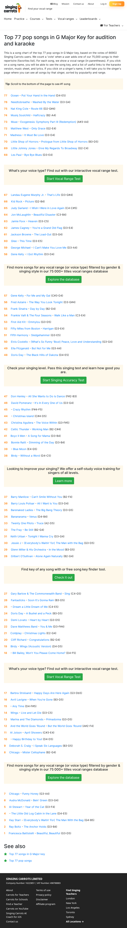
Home (8, 19)
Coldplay (16, 633)
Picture (29, 201)
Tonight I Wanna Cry (40, 536)
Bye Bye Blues (33, 154)
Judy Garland (19, 208)
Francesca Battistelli (21, 833)
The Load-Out (42, 234)
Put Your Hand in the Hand (38, 95)
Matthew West (20, 128)
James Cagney (20, 227)
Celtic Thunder (20, 429)
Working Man (40, 429)
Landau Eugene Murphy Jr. (27, 194)
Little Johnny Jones (23, 148)
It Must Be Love (34, 135)
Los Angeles (73, 907)
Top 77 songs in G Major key (27, 854)
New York (71, 903)
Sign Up (116, 3)
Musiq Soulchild (20, 115)
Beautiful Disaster (45, 214)
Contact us (78, 3)
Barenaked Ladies (22, 510)
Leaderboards (89, 19)
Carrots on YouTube (17, 908)
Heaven (33, 221)
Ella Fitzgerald (20, 348)
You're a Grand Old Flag (47, 227)
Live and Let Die (31, 712)
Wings (14, 712)
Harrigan (48, 328)
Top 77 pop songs (20, 860)
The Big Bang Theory (49, 510)
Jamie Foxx (18, 221)
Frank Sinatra (19, 308)
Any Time (18, 706)
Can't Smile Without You (47, 496)
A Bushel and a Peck (39, 613)
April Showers (33, 732)
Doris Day (17, 355)
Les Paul (16, 154)
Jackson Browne (21, 234)
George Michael (21, 247)
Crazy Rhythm (22, 409)
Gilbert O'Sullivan (22, 556)
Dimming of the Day (41, 442)
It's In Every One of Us (49, 402)
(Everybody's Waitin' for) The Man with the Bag (53, 543)
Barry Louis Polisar (22, 503)
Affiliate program (45, 904)
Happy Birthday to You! (27, 739)
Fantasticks (18, 600)
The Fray (16, 529)
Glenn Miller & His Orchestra (28, 549)
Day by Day (37, 308)
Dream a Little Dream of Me (30, 606)
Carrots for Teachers (17, 894)
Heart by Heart (39, 620)
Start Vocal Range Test (64, 179)
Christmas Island (23, 416)
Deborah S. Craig (20, 745)
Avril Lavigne (19, 699)
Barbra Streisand (20, 693)
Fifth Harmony (19, 335)
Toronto (70, 912)
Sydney (70, 916)
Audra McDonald (19, 800)
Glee (14, 241)
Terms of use (43, 890)
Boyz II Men (18, 435)
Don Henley (18, 396)
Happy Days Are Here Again (51, 693)
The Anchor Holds (35, 826)
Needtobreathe (20, 102)
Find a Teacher (14, 904)
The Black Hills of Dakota (42, 355)
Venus (33, 516)
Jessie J (16, 543)
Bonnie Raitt (18, 442)
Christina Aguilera (22, 422)
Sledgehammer (40, 335)
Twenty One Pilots (22, 523)
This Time (26, 241)
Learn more (63, 481)
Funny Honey (30, 793)
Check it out (63, 577)
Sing (67, 593)
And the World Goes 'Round (27, 726)
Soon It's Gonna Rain (41, 600)
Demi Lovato (19, 620)
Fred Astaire (18, 302)
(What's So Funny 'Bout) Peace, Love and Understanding (66, 341)
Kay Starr (15, 820)
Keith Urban (18, 536)
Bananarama (18, 516)
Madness (15, 135)
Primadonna (53, 719)
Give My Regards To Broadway (57, 148)
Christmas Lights (34, 633)
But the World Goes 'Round (65, 726)
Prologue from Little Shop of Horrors (64, 141)
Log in (104, 3)
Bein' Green (40, 800)
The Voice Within (46, 422)
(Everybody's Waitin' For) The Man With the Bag (54, 820)
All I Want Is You (47, 503)
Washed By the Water (46, 102)
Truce (40, 523)
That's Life (53, 194)
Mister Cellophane (33, 752)
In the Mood (56, 549)
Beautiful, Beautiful (48, 833)
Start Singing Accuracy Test (63, 380)
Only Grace (38, 128)
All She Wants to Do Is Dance (46, 396)
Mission (65, 3)
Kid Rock (16, 201)
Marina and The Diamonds (27, 719)
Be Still (29, 529)
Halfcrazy (39, 115)
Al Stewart (15, 806)
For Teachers (112, 25)
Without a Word (30, 455)
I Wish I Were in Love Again (47, 208)
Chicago (14, 752)
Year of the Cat (34, 806)
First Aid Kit (18, 322)
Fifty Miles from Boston (25, 328)
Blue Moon (19, 449)
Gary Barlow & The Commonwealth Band (36, 593)
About (91, 3)
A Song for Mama (39, 435)
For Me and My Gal (38, 295)
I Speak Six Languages (48, 745)
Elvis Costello (19, 341)
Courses (35, 19)
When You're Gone (41, 699)
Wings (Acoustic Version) (35, 646)
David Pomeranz (21, 402)
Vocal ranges (66, 19)
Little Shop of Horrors (24, 141)
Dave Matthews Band (24, 626)
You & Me (46, 626)
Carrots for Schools (17, 899)
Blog (55, 3)
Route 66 (36, 108)
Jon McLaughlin (21, 214)
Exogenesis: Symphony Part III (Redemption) (48, 121)
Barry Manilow (20, 496)
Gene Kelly (17, 254)
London (70, 898)
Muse (14, 121)
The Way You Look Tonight (46, 302)
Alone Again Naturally (49, 556)
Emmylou (34, 322)
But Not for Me (41, 348)
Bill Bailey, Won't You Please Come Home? (39, 653)
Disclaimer (42, 899)
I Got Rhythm (35, 254)
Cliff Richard (18, 639)
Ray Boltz (15, 826)
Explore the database (63, 279)
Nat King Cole (19, 108)
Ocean (15, 95)
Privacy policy (43, 894)
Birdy (14, 455)
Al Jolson (16, 732)
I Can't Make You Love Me (49, 247)
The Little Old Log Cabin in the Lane (33, 813)
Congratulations (39, 639)
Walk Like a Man (64, 315)
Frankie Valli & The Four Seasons (31, 315)
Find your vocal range (40, 8)
